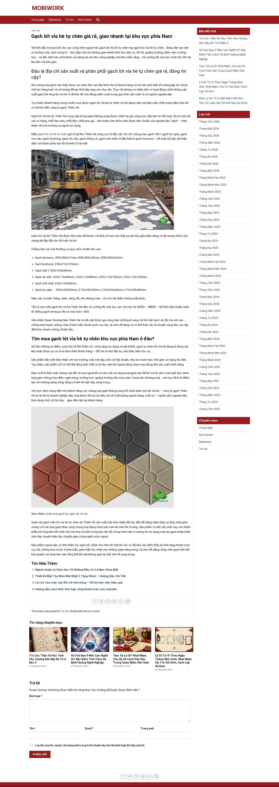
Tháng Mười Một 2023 (212, 353)
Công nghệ (38, 19)
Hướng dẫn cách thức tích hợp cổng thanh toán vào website (76, 589)
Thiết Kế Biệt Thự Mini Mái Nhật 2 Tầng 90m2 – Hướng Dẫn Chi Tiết (80, 576)
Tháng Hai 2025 (208, 248)
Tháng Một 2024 (209, 339)
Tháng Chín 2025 (209, 198)
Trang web (147, 728)
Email (89, 728)
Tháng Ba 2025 (208, 241)
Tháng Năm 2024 (209, 311)
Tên (32, 728)
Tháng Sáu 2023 (209, 388)
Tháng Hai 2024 (208, 332)
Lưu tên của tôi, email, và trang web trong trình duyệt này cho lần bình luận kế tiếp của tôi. (90, 745)
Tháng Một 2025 (209, 255)
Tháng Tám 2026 (209, 121)
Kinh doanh (85, 19)
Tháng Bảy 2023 (209, 381)
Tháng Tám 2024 (209, 290)
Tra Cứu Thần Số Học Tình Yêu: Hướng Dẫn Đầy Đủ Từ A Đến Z (223, 41)
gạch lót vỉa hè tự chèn (52, 134)
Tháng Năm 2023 (209, 395)
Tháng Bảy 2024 (209, 297)
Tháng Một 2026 (209, 170)
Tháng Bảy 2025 (209, 212)
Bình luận (35, 696)
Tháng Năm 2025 (209, 226)
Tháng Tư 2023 (208, 402)
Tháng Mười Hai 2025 (212, 177)
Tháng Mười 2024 (210, 276)
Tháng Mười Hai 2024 (212, 262)
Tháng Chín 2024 (209, 283)
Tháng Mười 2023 (210, 360)
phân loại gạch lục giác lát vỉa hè (66, 514)
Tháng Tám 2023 (209, 374)
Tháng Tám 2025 (209, 205)
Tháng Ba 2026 (208, 156)
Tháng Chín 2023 (209, 367)
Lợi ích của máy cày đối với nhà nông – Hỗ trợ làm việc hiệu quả (78, 582)
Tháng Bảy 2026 (209, 128)
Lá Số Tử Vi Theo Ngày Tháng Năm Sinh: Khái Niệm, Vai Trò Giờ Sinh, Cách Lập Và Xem (223, 87)
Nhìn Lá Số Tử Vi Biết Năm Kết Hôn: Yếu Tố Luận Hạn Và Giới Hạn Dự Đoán (223, 101)
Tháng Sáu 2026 (209, 135)
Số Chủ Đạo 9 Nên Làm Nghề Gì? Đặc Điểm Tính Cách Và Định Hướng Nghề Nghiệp (222, 54)
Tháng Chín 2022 (209, 409)
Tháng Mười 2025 (210, 191)
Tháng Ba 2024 (208, 325)
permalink (94, 611)
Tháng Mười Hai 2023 (212, 346)
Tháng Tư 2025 (208, 233)
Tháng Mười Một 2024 (212, 269)
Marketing (55, 19)
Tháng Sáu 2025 (209, 219)
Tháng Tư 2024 (208, 318)
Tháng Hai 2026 (208, 163)
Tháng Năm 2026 (209, 142)
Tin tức (69, 19)
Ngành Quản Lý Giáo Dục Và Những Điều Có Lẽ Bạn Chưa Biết (76, 569)
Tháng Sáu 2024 (209, 304)
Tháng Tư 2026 (208, 149)
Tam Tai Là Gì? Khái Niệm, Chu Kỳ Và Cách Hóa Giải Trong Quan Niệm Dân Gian (222, 70)
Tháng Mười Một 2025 (212, 184)
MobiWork (48, 8)
